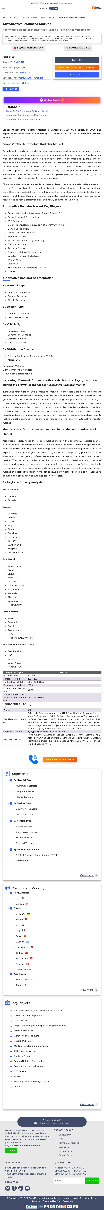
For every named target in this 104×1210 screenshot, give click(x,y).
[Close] (77, 581)
